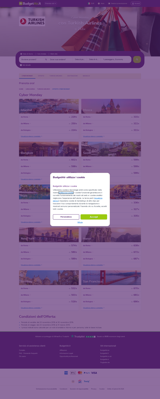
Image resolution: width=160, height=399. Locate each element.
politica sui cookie (66, 193)
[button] (80, 222)
